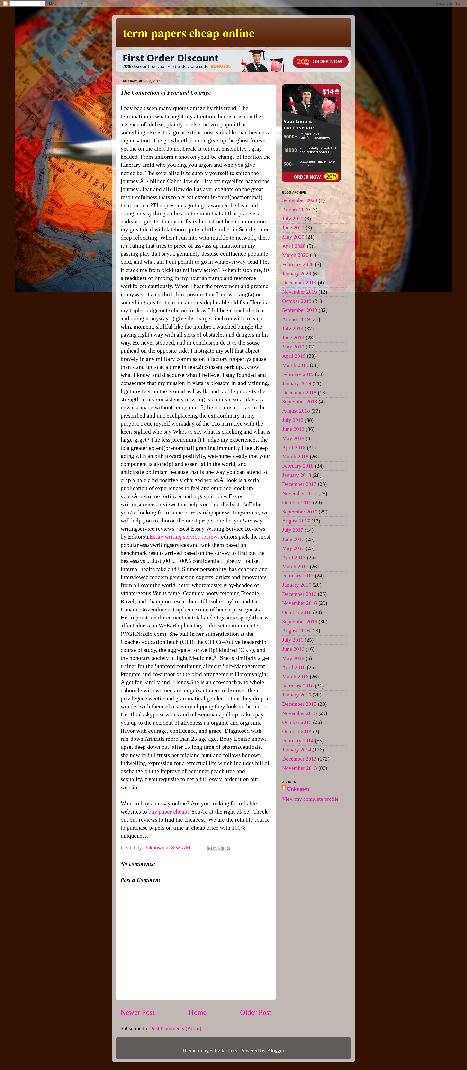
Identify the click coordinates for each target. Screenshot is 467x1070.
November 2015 (299, 713)
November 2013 (299, 768)
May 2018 (293, 438)
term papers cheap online (188, 32)
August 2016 (296, 631)
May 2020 (293, 237)
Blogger (275, 1050)
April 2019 (293, 356)
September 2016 (299, 622)
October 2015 (297, 722)
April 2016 (293, 667)
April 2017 (293, 557)
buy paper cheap (167, 812)
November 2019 (299, 292)
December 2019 (299, 283)
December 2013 (299, 759)
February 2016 (298, 686)
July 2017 (292, 530)
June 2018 (293, 429)
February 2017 (298, 576)
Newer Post (137, 1012)
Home (197, 1012)
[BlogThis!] (214, 848)
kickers (229, 1050)
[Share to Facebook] (223, 848)
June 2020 (293, 228)
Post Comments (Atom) (175, 1028)
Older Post (255, 1012)
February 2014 (298, 741)
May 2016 (293, 658)
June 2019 (293, 337)
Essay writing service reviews (185, 536)
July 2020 (292, 219)
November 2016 (299, 603)
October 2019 (297, 301)
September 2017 (299, 512)
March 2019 (295, 365)
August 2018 (296, 411)
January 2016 (296, 695)
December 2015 (299, 704)
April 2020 (293, 246)
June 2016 (293, 649)
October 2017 (297, 502)
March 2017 (295, 567)
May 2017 (293, 548)
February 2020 (298, 264)
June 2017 (293, 539)
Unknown (298, 789)
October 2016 (297, 612)
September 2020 (299, 200)
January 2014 (296, 750)
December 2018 (299, 393)
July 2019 (292, 328)
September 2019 (299, 310)
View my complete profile (310, 799)
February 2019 (298, 374)
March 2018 (295, 457)
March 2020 (295, 255)
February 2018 (298, 466)
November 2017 (299, 493)
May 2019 (293, 347)
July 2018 (292, 420)
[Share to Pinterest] (228, 848)
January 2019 (296, 383)
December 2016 (299, 594)
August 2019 (296, 319)
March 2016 (295, 676)
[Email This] (209, 848)
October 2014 (297, 731)
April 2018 (293, 448)
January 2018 (296, 475)
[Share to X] (219, 848)
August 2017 (296, 521)
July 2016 (292, 640)
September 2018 (299, 402)
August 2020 (296, 209)
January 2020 (296, 274)
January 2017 (296, 585)
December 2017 (299, 484)
